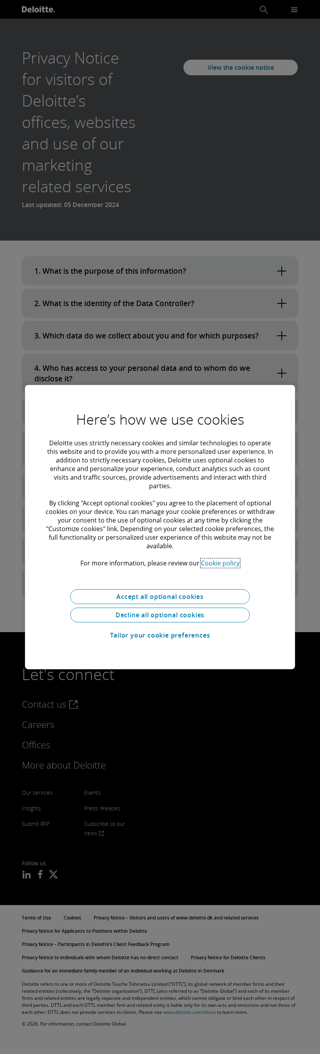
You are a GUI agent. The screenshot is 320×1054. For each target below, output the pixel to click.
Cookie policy (220, 563)
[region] (160, 527)
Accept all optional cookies (160, 596)
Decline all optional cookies (160, 615)
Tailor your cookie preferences (160, 635)
